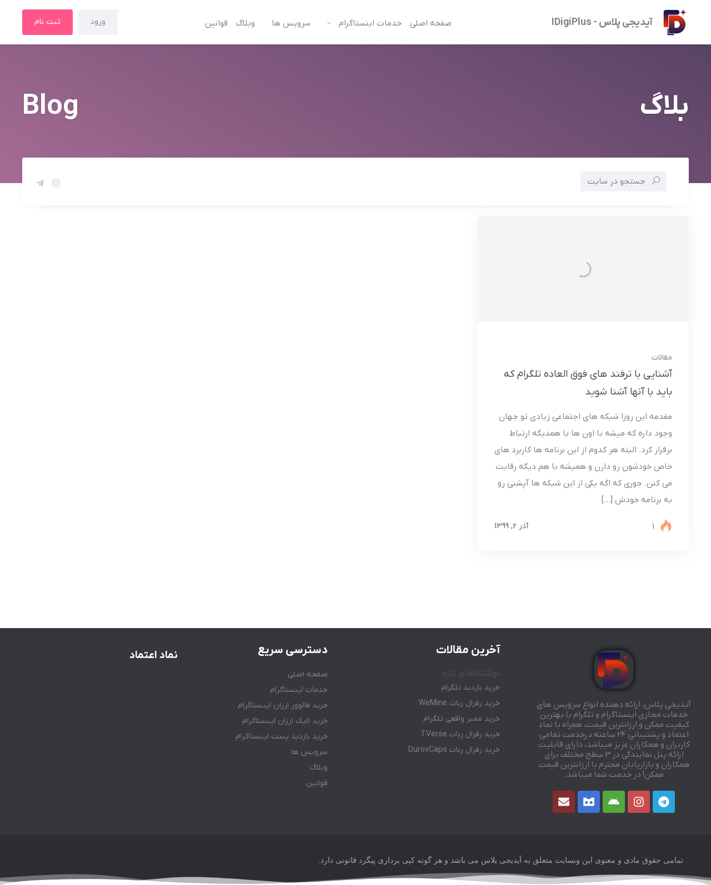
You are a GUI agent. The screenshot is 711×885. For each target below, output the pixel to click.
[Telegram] (664, 802)
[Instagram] (639, 802)
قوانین (216, 23)
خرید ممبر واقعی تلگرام (461, 719)
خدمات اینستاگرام (370, 23)
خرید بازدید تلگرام (470, 687)
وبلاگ (245, 23)
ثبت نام (47, 22)
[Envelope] (564, 802)
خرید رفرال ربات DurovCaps (454, 750)
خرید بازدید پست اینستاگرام (282, 736)
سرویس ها (291, 23)
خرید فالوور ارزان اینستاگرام (283, 705)
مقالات (662, 357)
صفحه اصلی (431, 23)
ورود (98, 22)
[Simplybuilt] (589, 802)
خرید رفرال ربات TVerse (460, 734)
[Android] (614, 802)
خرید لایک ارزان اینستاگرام (285, 721)
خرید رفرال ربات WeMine (459, 703)
